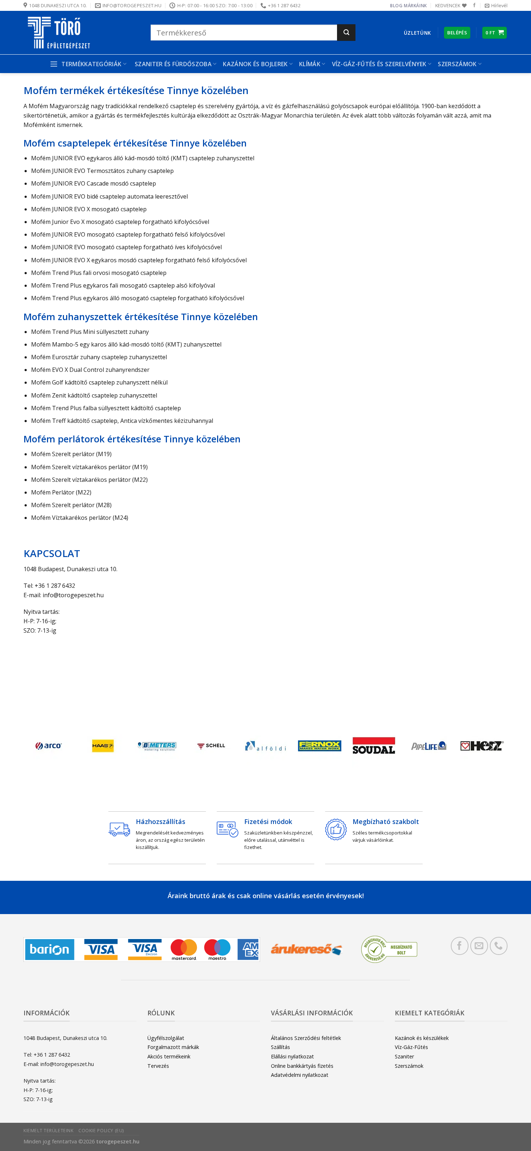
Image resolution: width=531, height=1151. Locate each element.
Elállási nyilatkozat (292, 1056)
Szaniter (404, 1056)
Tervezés (158, 1065)
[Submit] (346, 32)
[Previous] (39, 747)
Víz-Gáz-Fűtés (411, 1047)
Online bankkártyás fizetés (302, 1065)
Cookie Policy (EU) (101, 1130)
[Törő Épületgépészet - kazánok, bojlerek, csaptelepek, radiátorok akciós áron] (81, 32)
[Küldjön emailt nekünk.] (479, 946)
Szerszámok (409, 1065)
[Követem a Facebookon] (474, 5)
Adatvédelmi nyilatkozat (299, 1074)
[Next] (491, 747)
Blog (396, 6)
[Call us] (499, 946)
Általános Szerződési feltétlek (306, 1038)
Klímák (309, 64)
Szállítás (280, 1047)
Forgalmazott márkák (173, 1047)
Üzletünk (417, 32)
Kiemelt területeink (48, 1130)
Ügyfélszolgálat (165, 1038)
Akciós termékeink (168, 1056)
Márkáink (415, 6)
